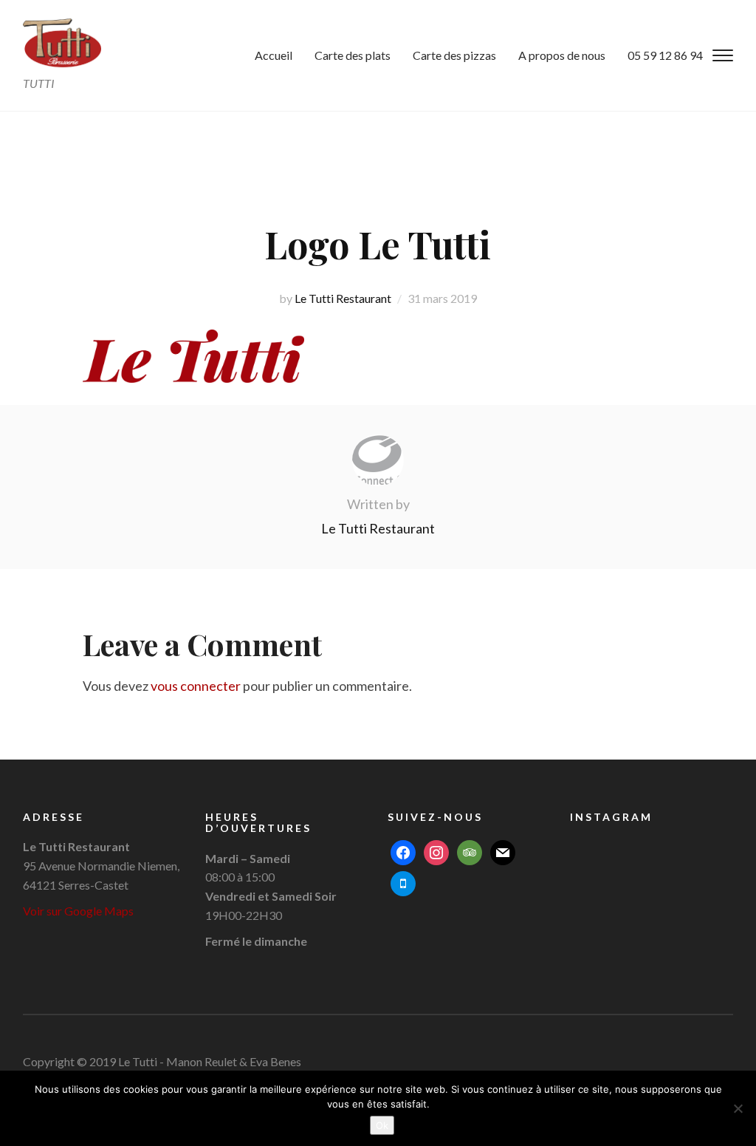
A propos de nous (561, 55)
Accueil (273, 55)
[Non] (737, 1108)
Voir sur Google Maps (78, 911)
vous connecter (196, 686)
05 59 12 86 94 (665, 55)
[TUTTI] (62, 42)
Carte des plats (353, 55)
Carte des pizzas (454, 55)
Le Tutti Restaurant (343, 298)
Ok (382, 1125)
